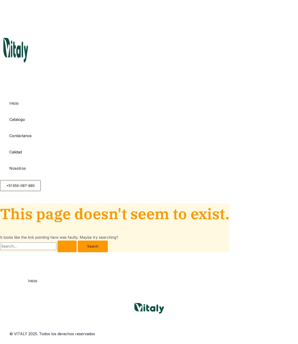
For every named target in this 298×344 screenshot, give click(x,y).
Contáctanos (20, 135)
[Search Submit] (67, 246)
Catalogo (17, 119)
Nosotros (17, 168)
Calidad (15, 152)
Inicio (14, 103)
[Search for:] (39, 246)
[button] (20, 185)
